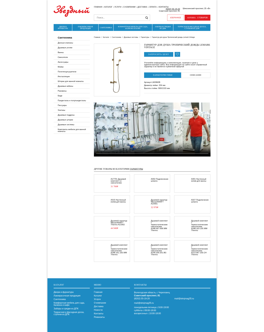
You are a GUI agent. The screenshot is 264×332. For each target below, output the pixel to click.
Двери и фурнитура (63, 27)
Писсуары (62, 105)
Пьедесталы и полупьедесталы (72, 100)
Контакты (164, 7)
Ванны (61, 52)
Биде (60, 96)
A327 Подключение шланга (200, 201)
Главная (98, 7)
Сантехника (106, 28)
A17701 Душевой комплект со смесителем (118, 181)
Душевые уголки (65, 47)
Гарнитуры (145, 37)
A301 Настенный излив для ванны (198, 180)
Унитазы (61, 110)
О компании (129, 7)
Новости (98, 310)
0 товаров (197, 18)
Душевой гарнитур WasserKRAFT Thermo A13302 (119, 223)
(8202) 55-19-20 (173, 9)
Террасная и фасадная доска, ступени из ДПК (192, 27)
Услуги (117, 7)
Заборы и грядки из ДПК (163, 27)
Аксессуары (63, 62)
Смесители (63, 57)
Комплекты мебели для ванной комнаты (72, 130)
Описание (196, 75)
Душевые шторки (65, 120)
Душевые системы (66, 124)
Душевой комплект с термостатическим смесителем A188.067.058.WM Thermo (159, 225)
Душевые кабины (65, 86)
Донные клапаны (65, 43)
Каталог (108, 7)
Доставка (142, 7)
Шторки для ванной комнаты (71, 81)
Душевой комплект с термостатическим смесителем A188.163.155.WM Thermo (199, 225)
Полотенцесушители (67, 71)
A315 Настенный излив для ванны (118, 201)
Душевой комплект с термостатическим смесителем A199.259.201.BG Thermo (159, 249)
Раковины (62, 91)
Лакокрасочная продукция (85, 27)
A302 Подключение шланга (159, 180)
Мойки (61, 67)
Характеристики (162, 75)
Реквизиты (99, 317)
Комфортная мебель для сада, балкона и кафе (133, 27)
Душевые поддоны (66, 115)
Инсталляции (64, 76)
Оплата (153, 7)
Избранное (175, 18)
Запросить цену (158, 54)
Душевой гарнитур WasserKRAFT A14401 (159, 202)
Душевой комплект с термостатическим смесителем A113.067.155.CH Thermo (199, 249)
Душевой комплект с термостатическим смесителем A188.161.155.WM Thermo (119, 249)
